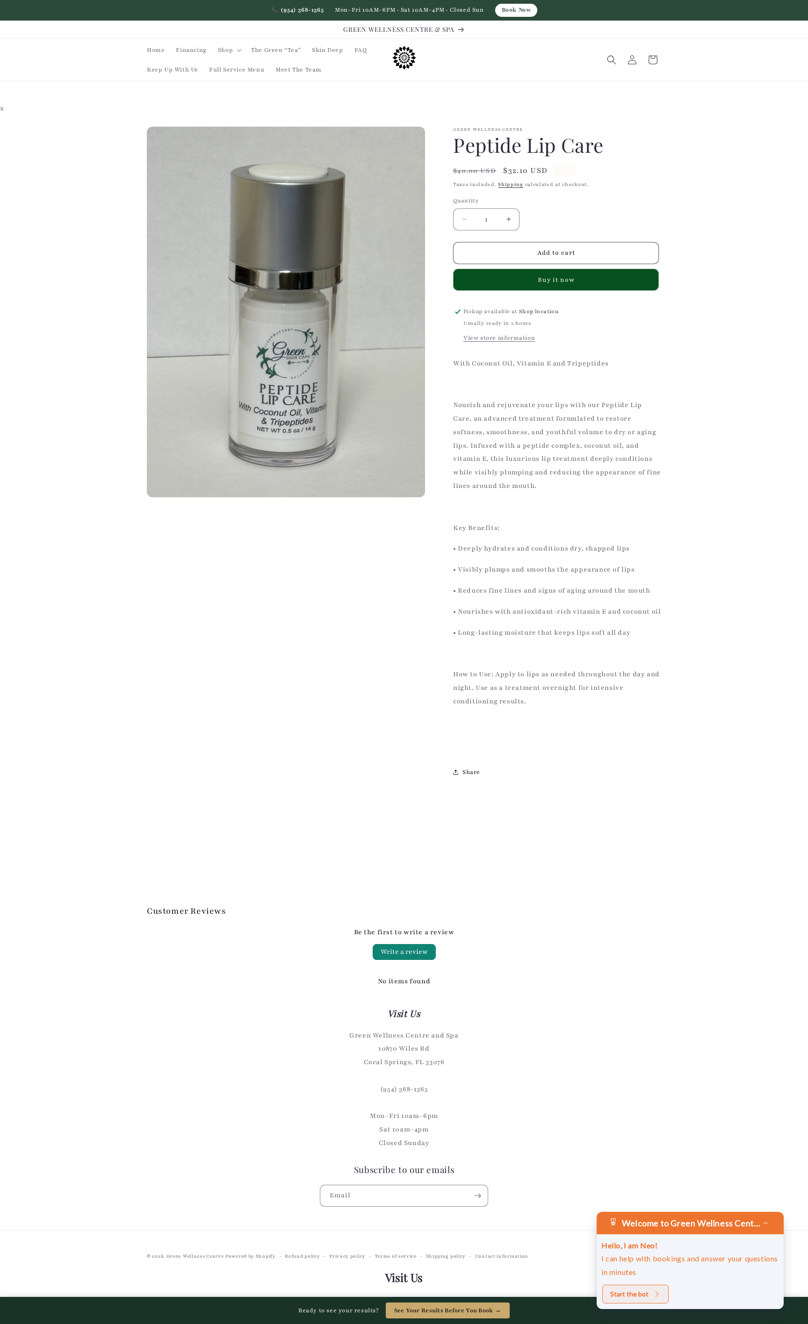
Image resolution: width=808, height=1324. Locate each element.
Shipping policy (446, 1256)
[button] (228, 50)
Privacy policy (347, 1256)
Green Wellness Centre (195, 1256)
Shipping (510, 184)
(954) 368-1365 (297, 10)
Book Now (516, 10)
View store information (499, 338)
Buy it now (556, 280)
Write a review (404, 951)
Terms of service (396, 1256)
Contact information (501, 1256)
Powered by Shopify (250, 1256)
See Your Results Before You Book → (448, 1310)
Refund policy (302, 1256)
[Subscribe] (477, 1196)
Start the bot (629, 1294)
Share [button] (471, 772)
